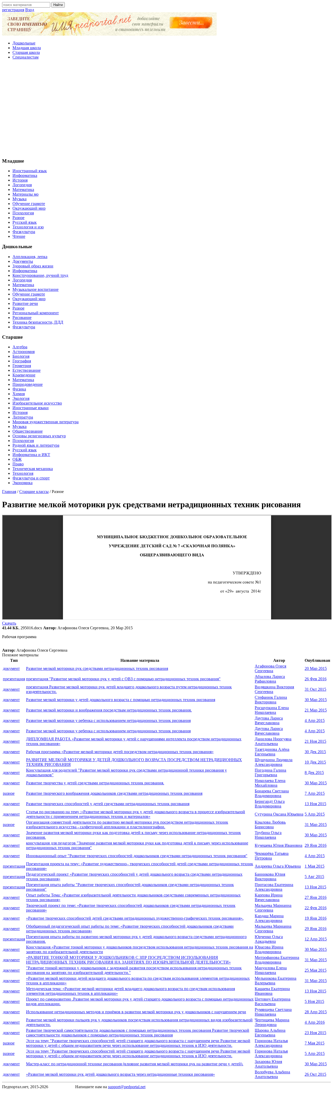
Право (18, 464)
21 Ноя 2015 (315, 741)
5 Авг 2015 (314, 876)
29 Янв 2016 (315, 845)
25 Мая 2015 (315, 970)
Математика (23, 189)
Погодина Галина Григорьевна (270, 772)
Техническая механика (32, 468)
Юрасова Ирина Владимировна (269, 949)
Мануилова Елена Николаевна (271, 970)
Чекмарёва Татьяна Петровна (272, 855)
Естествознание (26, 370)
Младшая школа (26, 48)
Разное (18, 217)
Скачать (9, 623)
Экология (20, 398)
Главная (9, 491)
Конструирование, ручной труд (40, 275)
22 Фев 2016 (315, 908)
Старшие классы (34, 491)
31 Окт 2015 (315, 689)
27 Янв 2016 (315, 897)
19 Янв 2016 (315, 918)
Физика (19, 389)
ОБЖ (17, 459)
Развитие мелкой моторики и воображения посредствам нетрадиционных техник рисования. (109, 710)
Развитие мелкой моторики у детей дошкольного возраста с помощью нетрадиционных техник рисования (120, 699)
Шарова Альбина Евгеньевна (270, 1032)
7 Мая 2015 (314, 1043)
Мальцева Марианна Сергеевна (273, 907)
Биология (20, 356)
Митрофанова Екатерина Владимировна (277, 959)
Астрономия (23, 351)
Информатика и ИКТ (31, 454)
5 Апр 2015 (315, 814)
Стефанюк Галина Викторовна (271, 699)
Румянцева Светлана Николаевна (273, 1011)
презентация (14, 679)
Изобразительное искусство (37, 403)
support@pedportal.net (126, 1087)
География (21, 361)
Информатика (24, 175)
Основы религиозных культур (39, 436)
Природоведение (27, 384)
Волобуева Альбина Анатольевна (272, 1074)
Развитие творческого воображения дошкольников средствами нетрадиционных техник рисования (114, 793)
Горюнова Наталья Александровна (271, 1043)
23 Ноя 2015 (315, 1032)
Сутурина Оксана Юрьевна (279, 814)
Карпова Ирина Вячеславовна (269, 897)
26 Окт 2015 (315, 1074)
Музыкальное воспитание (35, 289)
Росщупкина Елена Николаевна (272, 710)
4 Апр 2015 (315, 720)
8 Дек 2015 (314, 772)
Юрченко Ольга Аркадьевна (269, 939)
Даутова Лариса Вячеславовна (269, 720)
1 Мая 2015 (314, 866)
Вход (29, 10)
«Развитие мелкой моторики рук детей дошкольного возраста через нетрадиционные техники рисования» (120, 1074)
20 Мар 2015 (316, 668)
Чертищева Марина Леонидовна (272, 1022)
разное (9, 793)
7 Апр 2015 (315, 793)
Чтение (18, 236)
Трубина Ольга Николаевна (268, 834)
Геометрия (21, 365)
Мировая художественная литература (45, 422)
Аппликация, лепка (29, 256)
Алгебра (19, 347)
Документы (22, 261)
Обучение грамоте (28, 203)
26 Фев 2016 (315, 679)
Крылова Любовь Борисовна (270, 824)
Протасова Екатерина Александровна (274, 887)
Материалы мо (25, 194)
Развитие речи (25, 303)
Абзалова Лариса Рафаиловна (270, 678)
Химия (18, 394)
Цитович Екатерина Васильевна (272, 1001)
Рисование (21, 317)
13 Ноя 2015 (315, 804)
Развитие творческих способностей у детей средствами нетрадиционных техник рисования (107, 804)
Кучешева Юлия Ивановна (278, 845)
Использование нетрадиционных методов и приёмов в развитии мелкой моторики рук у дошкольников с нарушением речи (136, 1012)
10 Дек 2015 (315, 762)
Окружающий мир (29, 208)
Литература (22, 417)
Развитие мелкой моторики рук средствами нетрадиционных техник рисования (97, 668)
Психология (23, 213)
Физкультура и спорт (31, 478)
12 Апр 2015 (316, 939)
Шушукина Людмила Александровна (273, 762)
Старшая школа (26, 52)
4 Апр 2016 (315, 1022)
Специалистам (25, 57)
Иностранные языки (30, 408)
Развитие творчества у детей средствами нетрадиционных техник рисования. (95, 783)
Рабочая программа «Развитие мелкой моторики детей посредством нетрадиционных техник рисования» (120, 751)
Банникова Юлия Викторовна (270, 876)
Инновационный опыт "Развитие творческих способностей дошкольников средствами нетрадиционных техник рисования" (136, 856)
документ (11, 668)
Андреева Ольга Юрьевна (278, 866)
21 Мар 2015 (316, 710)
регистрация (13, 10)
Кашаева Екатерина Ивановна (272, 991)
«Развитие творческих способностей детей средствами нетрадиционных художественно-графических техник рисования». (135, 918)
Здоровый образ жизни (32, 266)
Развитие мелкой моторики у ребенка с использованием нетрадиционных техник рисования (108, 720)
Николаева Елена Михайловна (270, 782)
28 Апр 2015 (316, 1012)
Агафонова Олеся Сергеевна (270, 668)
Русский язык (24, 222)
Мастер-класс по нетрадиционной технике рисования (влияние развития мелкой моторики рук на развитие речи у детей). (134, 1064)
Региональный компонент (35, 313)
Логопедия (22, 185)
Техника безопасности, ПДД (37, 322)
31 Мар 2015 (316, 824)
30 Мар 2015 (316, 699)
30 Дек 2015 (315, 751)
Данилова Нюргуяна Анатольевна (273, 741)
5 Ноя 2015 (314, 1001)
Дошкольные (23, 43)
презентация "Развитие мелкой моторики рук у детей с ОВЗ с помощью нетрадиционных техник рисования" (123, 679)
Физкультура (23, 231)
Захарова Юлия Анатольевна (268, 1063)
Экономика (22, 482)
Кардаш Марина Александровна (269, 918)
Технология (22, 473)
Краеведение (23, 375)
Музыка (19, 199)
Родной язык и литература (35, 445)
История (20, 180)
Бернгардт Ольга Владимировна (270, 803)
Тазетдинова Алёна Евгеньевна (272, 751)
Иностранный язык (29, 171)
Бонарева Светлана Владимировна (272, 793)
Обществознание (27, 431)
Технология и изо (28, 227)
